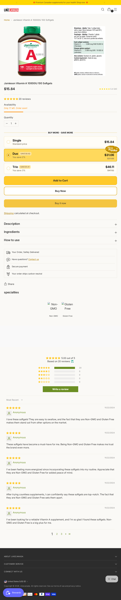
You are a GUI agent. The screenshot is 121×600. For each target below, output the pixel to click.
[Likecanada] (11, 9)
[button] (11, 99)
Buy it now (60, 203)
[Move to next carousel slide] (114, 336)
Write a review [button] (60, 389)
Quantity (8, 117)
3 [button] (61, 534)
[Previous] (16, 2)
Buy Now (60, 191)
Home (7, 20)
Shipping (9, 213)
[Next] (104, 2)
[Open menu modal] (115, 9)
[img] (13, 408)
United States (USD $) (17, 581)
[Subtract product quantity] (15, 123)
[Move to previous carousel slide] (107, 337)
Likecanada (25, 586)
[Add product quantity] (6, 123)
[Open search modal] (103, 9)
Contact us (33, 259)
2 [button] (57, 534)
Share (11, 284)
